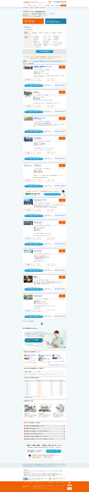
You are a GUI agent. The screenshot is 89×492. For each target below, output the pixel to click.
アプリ (46, 475)
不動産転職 (53, 475)
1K (50, 61)
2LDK (56, 61)
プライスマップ (40, 474)
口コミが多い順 (35, 61)
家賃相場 (54, 474)
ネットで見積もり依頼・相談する (34, 85)
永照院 (35, 276)
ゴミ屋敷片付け (54, 32)
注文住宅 (36, 473)
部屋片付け (61, 32)
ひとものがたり (38, 137)
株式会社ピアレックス (39, 118)
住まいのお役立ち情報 (31, 475)
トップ (24, 5)
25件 (63, 361)
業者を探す (35, 5)
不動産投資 (55, 473)
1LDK (53, 61)
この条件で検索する (44, 51)
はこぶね (35, 91)
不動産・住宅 (25, 473)
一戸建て (33, 473)
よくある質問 (57, 5)
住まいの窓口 (25, 474)
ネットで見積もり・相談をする (53, 194)
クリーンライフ (38, 250)
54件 (35, 362)
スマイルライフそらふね (40, 199)
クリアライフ (37, 165)
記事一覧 (52, 5)
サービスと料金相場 (46, 5)
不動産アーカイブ (45, 474)
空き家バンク (50, 474)
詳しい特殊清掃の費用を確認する (28, 397)
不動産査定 (44, 473)
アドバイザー (59, 473)
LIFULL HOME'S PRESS (38, 475)
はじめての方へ (29, 5)
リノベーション (40, 473)
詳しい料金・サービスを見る (60, 111)
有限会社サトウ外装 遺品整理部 (45, 356)
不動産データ (49, 475)
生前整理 (35, 32)
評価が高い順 (41, 61)
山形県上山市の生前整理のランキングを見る (57, 364)
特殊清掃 (40, 32)
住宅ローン (29, 474)
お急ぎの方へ (63, 5)
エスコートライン (38, 222)
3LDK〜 (59, 61)
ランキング (40, 5)
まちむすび (60, 474)
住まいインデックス (34, 474)
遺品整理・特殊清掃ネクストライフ (43, 66)
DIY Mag (43, 475)
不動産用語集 (25, 475)
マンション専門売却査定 (50, 473)
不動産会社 (57, 474)
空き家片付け (46, 32)
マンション (29, 473)
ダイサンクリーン (38, 295)
